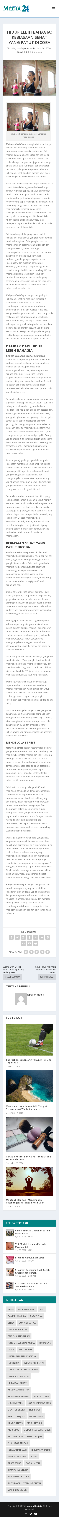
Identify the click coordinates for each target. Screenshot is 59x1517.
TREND (31, 1289)
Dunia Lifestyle (27, 1322)
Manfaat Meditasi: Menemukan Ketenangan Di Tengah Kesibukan (25, 1201)
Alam (11, 1309)
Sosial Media (33, 1463)
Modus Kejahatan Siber (37, 1429)
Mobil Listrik (34, 1423)
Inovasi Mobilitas (34, 1362)
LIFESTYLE (32, 1276)
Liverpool (34, 1409)
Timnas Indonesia (18, 1469)
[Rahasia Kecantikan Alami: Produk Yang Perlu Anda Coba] (29, 1134)
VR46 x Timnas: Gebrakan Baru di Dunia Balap (32, 1232)
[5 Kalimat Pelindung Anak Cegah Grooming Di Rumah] (10, 1272)
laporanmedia (28, 48)
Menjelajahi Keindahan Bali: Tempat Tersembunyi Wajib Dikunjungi (26, 1107)
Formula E (45, 1342)
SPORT (31, 1236)
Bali (42, 1309)
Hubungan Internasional (23, 1356)
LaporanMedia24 (34, 1506)
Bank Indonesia (17, 1316)
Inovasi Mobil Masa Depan (23, 1369)
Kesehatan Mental (19, 1396)
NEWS (20, 51)
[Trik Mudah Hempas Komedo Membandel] (10, 1246)
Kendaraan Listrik (18, 1389)
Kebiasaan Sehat (17, 1383)
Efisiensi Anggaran (19, 1336)
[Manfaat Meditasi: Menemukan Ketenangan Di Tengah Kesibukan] (29, 1181)
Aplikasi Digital (27, 1309)
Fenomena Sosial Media (21, 1342)
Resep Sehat (14, 1463)
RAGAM (31, 1261)
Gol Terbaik (25, 1349)
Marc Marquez (16, 1416)
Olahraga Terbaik (18, 1443)
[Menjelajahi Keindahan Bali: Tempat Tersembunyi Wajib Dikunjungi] (29, 1086)
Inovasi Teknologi (18, 1376)
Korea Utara (41, 1396)
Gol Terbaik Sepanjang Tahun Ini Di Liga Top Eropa (29, 1061)
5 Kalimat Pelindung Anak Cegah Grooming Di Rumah (32, 1271)
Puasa (34, 1456)
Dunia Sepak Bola (18, 1329)
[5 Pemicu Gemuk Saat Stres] (10, 1259)
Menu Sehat (36, 1416)
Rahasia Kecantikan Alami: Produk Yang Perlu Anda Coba (28, 1158)
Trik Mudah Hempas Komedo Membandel (30, 1245)
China (11, 1322)
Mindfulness (15, 1423)
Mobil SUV (13, 1429)
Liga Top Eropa (16, 1409)
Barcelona (36, 1316)
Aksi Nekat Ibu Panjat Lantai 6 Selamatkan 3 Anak (31, 1285)
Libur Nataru (15, 1403)
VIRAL (30, 1250)
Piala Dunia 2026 (17, 1456)
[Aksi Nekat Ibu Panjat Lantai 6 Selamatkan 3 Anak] (10, 1285)
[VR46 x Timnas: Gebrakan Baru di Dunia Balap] (10, 1232)
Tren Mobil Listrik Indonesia (24, 1483)
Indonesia (13, 1362)
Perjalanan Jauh (17, 1449)
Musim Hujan (34, 1436)
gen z (11, 1349)
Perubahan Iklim (40, 1449)
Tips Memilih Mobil (18, 1476)
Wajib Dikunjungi (17, 1489)
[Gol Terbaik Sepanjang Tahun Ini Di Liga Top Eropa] (29, 1039)
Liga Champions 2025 (39, 1403)
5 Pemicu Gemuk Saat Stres (29, 1257)
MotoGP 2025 (15, 1436)
